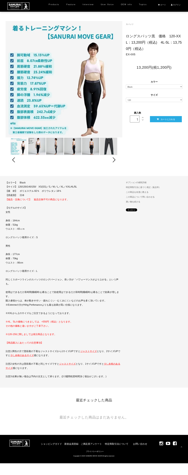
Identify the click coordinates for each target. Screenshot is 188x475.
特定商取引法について (116, 444)
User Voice (107, 4)
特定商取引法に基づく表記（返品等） (143, 187)
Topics (143, 4)
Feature (70, 4)
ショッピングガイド (51, 444)
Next (114, 160)
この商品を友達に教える (137, 192)
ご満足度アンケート (91, 444)
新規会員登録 (71, 444)
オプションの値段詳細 (136, 182)
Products (54, 4)
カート (163, 5)
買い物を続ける (133, 202)
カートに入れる (168, 119)
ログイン (176, 5)
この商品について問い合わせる (140, 197)
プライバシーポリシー (95, 451)
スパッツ (130, 24)
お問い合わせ (140, 444)
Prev (14, 160)
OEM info (126, 4)
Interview (88, 4)
